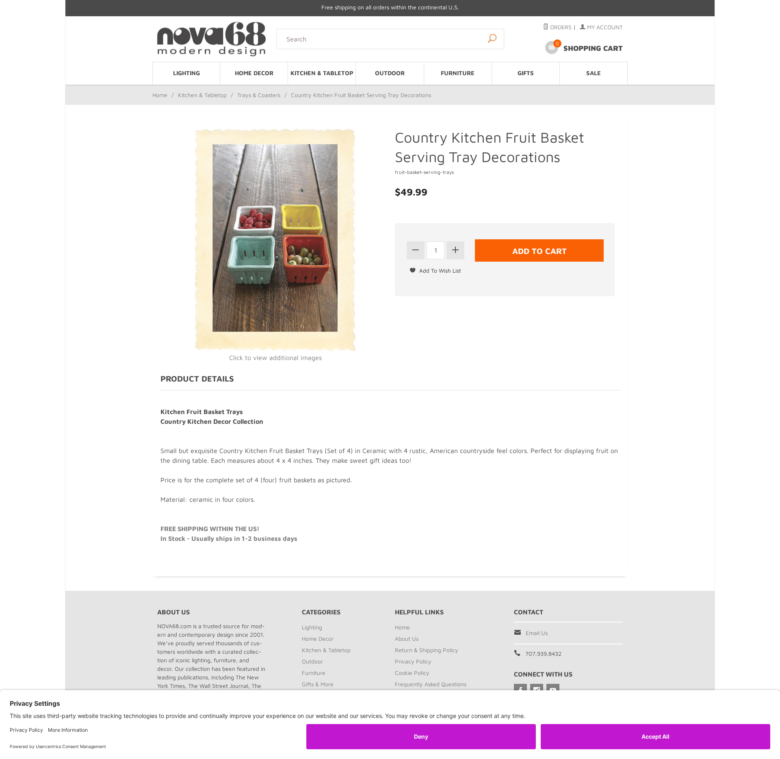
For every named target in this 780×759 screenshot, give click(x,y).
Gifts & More (318, 684)
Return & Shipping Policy (426, 649)
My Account (604, 27)
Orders (560, 27)
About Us (406, 638)
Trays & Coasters (258, 94)
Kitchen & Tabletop (321, 72)
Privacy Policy (413, 661)
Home (159, 94)
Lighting (186, 72)
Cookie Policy (412, 672)
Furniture (457, 72)
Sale (593, 72)
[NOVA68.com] (211, 39)
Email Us (537, 632)
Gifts (526, 72)
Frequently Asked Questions (430, 684)
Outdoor (390, 72)
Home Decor (254, 72)
